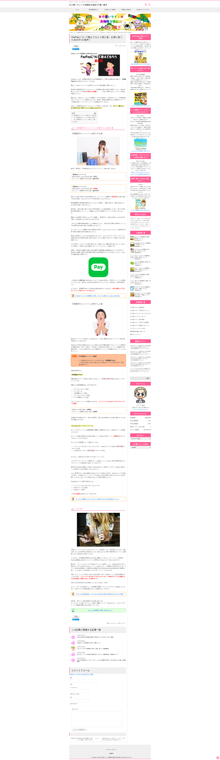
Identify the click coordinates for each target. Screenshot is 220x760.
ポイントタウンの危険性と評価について (140, 150)
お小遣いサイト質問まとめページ (140, 325)
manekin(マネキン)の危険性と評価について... (143, 243)
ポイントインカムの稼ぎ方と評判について (140, 174)
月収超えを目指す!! (126, 9)
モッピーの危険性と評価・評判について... (142, 237)
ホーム (77, 9)
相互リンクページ (135, 334)
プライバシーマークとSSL (137, 328)
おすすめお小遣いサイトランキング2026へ (140, 64)
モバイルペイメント (95, 32)
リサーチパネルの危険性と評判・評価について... (142, 287)
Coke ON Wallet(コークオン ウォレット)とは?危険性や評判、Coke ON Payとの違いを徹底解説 (101, 660)
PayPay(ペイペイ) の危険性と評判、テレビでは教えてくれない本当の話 (97, 296)
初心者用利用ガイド (94, 9)
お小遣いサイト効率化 (110, 9)
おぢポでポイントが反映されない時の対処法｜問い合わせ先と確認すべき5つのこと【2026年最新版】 (140, 347)
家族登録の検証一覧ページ (138, 331)
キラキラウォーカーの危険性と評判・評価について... (142, 294)
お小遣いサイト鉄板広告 (137, 307)
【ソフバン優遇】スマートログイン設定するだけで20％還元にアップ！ (97, 499)
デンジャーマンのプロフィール (140, 409)
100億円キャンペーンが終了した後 (85, 119)
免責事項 (111, 753)
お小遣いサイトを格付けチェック (140, 310)
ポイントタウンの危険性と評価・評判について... (142, 256)
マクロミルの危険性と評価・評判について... (142, 250)
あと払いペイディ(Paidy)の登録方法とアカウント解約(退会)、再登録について (98, 654)
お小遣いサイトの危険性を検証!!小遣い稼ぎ (88, 5)
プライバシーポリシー (111, 749)
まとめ (75, 121)
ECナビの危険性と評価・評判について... (143, 281)
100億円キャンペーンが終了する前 (85, 117)
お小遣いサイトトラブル (143, 9)
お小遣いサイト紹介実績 (137, 319)
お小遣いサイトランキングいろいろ (140, 313)
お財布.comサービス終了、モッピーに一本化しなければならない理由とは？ (113, 739)
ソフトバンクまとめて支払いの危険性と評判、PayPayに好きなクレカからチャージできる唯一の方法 (140, 370)
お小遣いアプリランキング (138, 316)
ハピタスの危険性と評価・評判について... (142, 275)
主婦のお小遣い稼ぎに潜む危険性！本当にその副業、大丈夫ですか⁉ (82, 739)
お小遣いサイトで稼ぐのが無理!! (139, 322)
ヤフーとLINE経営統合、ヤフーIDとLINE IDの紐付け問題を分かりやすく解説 (99, 594)
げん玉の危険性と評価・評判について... (142, 262)
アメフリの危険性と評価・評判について (140, 210)
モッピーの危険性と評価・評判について (100, 610)
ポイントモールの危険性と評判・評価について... (142, 269)
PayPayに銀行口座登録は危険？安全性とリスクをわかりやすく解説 (95, 637)
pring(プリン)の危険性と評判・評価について (89, 643)
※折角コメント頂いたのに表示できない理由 (81, 674)
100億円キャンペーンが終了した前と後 (84, 115)
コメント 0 (122, 623)
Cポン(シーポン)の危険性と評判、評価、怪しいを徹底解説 (93, 648)
